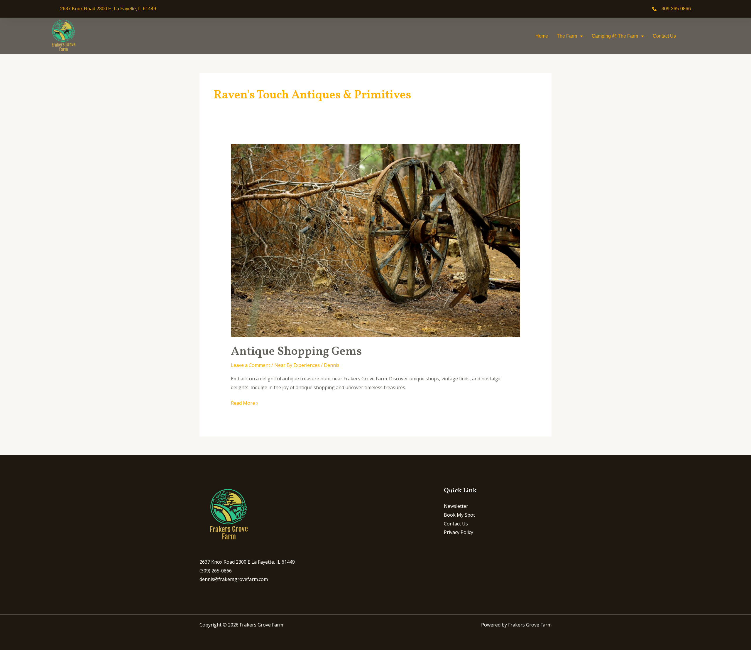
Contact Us (664, 35)
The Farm (567, 35)
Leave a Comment (250, 365)
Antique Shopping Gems (296, 352)
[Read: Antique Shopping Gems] (375, 240)
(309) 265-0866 (215, 570)
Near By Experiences (297, 365)
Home (541, 35)
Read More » (244, 402)
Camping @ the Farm (615, 35)
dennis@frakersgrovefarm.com (233, 579)
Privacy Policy (458, 532)
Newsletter (456, 506)
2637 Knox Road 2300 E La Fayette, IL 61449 (247, 562)
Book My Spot (459, 515)
